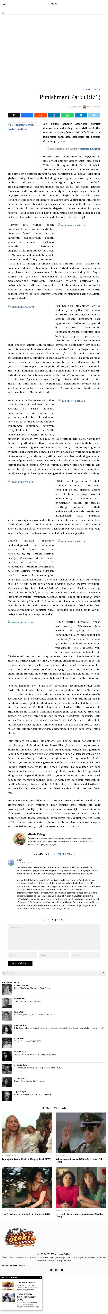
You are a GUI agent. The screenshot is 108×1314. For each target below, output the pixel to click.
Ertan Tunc (19, 1038)
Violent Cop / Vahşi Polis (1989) (27, 1041)
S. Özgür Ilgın (20, 1065)
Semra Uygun (20, 1078)
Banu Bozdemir (21, 1025)
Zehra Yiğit (19, 1012)
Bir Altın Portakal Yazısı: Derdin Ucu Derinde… (33, 1094)
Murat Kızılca (20, 999)
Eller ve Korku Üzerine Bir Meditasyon (29, 1081)
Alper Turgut (20, 1091)
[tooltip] (14, 115)
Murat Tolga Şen (21, 985)
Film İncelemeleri (91, 90)
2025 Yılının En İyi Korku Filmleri (27, 1001)
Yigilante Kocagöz (89, 148)
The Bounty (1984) (26, 1282)
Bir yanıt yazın (64, 854)
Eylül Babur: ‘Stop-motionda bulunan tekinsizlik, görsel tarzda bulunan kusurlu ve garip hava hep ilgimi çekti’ (59, 1028)
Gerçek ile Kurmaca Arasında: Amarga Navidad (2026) (79, 1215)
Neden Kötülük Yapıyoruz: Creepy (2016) (26, 1296)
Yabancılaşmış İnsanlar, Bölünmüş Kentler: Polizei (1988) (38, 1068)
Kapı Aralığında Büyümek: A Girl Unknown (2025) (34, 1015)
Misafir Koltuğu (93, 107)
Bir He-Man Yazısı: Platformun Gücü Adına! (32, 988)
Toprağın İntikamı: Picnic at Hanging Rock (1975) (35, 1054)
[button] (103, 973)
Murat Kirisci (20, 1052)
